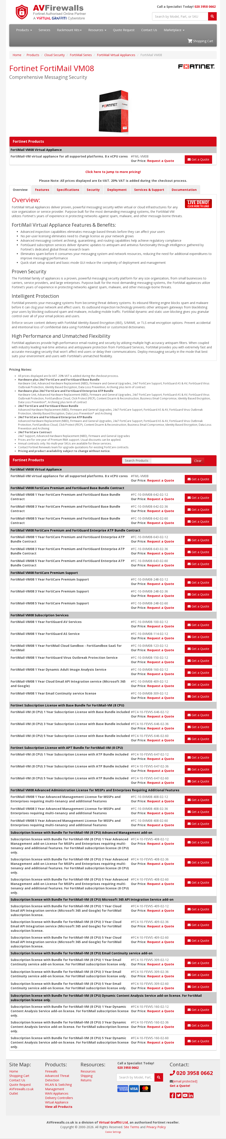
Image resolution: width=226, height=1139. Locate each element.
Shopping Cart (202, 41)
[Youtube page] (185, 1096)
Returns (86, 1080)
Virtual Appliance (56, 1102)
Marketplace (173, 30)
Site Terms (131, 1127)
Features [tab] (42, 190)
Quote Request (124, 30)
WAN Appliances (56, 1093)
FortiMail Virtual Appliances (116, 55)
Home (17, 55)
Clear (198, 461)
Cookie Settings (113, 1131)
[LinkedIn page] (191, 1096)
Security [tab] (93, 190)
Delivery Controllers (59, 1098)
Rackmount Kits (68, 30)
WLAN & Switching (58, 1084)
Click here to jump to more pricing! (113, 172)
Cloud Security (54, 55)
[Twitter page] (179, 1096)
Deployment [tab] (117, 190)
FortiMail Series (81, 55)
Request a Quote (160, 161)
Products (23, 30)
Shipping (86, 1076)
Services (44, 30)
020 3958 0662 (205, 6)
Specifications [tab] (68, 190)
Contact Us (149, 30)
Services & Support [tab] (149, 190)
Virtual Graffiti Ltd (113, 1122)
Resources (96, 30)
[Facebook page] (172, 1096)
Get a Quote (200, 159)
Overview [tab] (20, 190)
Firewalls (51, 1071)
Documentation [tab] (184, 190)
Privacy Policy (156, 1127)
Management (54, 1089)
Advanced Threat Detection (57, 1078)
